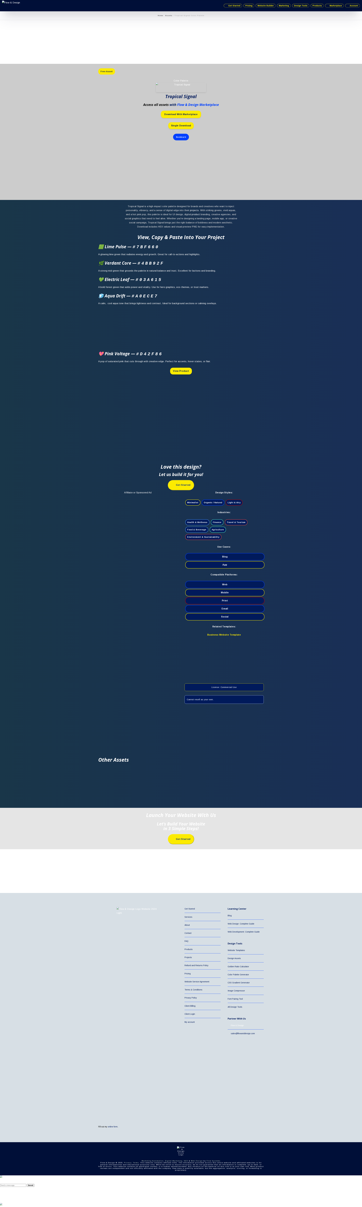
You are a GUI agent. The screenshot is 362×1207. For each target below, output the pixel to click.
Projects (188, 957)
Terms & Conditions (193, 990)
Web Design (197, 1161)
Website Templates (236, 950)
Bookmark (181, 137)
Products (189, 949)
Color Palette (181, 80)
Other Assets (113, 759)
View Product (181, 371)
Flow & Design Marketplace (198, 104)
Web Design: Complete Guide (241, 924)
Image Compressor (236, 991)
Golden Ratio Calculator (238, 966)
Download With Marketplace (181, 114)
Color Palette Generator (238, 974)
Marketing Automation (153, 1161)
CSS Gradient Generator (239, 982)
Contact (188, 933)
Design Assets (234, 958)
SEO (186, 1161)
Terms (136, 1163)
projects (194, 210)
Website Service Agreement (197, 982)
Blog (230, 915)
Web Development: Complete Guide (244, 932)
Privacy (128, 1163)
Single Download (181, 125)
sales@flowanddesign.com (243, 1033)
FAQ (186, 941)
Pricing (188, 973)
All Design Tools (235, 1007)
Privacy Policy (191, 998)
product (196, 214)
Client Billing (190, 1006)
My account (190, 1022)
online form (113, 1127)
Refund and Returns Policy (196, 965)
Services (188, 917)
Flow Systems (213, 1161)
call (170, 254)
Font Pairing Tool (235, 999)
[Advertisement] (85, 53)
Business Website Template (224, 635)
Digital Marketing (173, 1161)
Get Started (190, 909)
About (187, 925)
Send (30, 1185)
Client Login (190, 1014)
